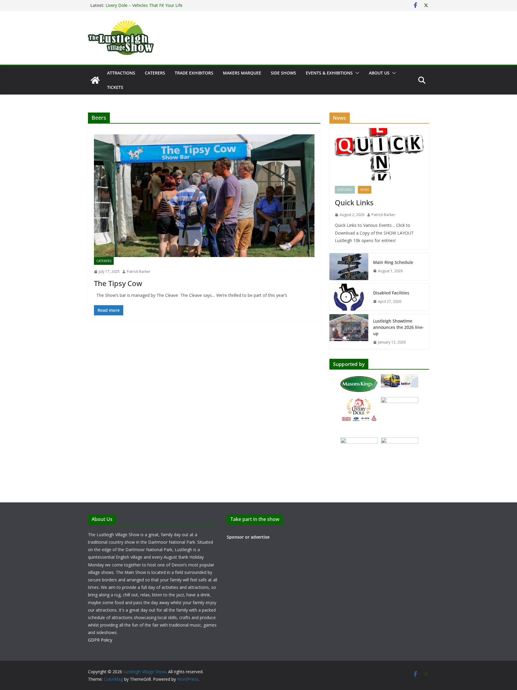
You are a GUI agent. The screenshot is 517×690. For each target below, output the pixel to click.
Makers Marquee (242, 73)
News (364, 190)
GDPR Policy (100, 640)
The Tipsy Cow (118, 283)
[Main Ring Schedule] (348, 266)
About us (379, 73)
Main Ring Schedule (393, 262)
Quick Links (354, 202)
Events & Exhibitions (329, 73)
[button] (356, 73)
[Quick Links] (379, 154)
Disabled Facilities (391, 293)
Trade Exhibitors (194, 73)
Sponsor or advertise (248, 537)
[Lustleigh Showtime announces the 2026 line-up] (348, 331)
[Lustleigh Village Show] (95, 80)
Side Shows (283, 73)
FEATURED (344, 190)
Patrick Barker (138, 271)
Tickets (115, 87)
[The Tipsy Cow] (204, 195)
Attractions (121, 73)
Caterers (155, 73)
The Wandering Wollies (128, 5)
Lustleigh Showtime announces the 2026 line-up (398, 327)
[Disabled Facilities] (348, 297)
